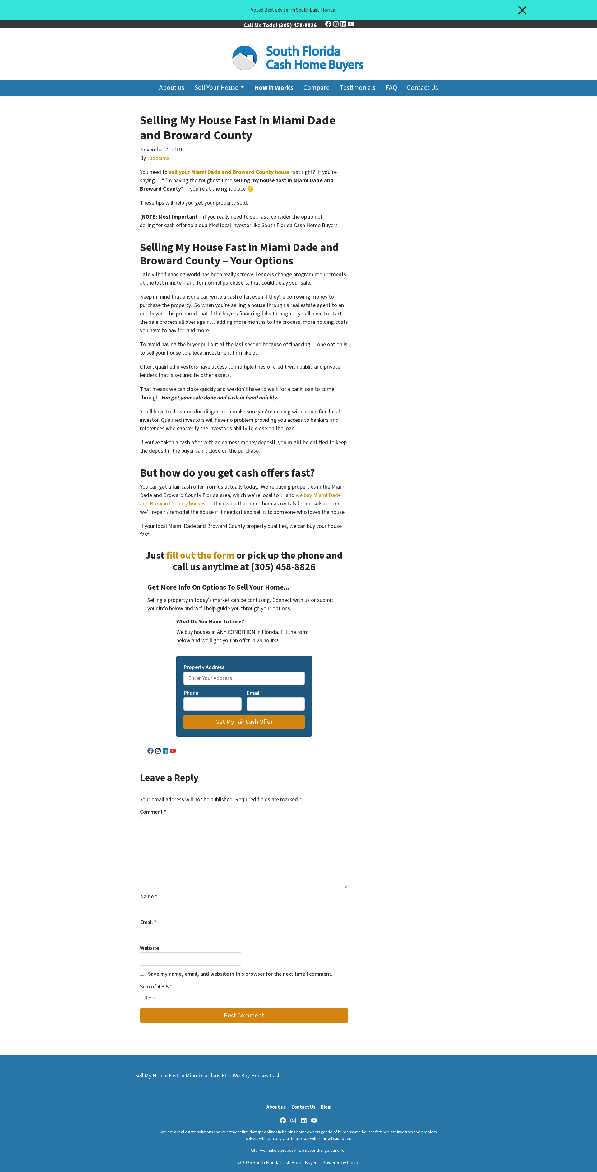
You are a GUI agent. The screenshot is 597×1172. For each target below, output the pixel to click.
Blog (326, 1107)
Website (149, 948)
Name (148, 896)
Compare (316, 88)
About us (171, 88)
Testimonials (358, 88)
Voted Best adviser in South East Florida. (293, 10)
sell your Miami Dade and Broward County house (229, 172)
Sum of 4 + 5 (156, 987)
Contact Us (422, 88)
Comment (153, 812)
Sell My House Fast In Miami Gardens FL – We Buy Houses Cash (208, 1076)
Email (254, 693)
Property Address (205, 667)
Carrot (353, 1162)
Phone (190, 693)
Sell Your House (216, 88)
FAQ (391, 88)
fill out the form (200, 556)
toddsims (158, 158)
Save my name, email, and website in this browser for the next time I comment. (240, 974)
